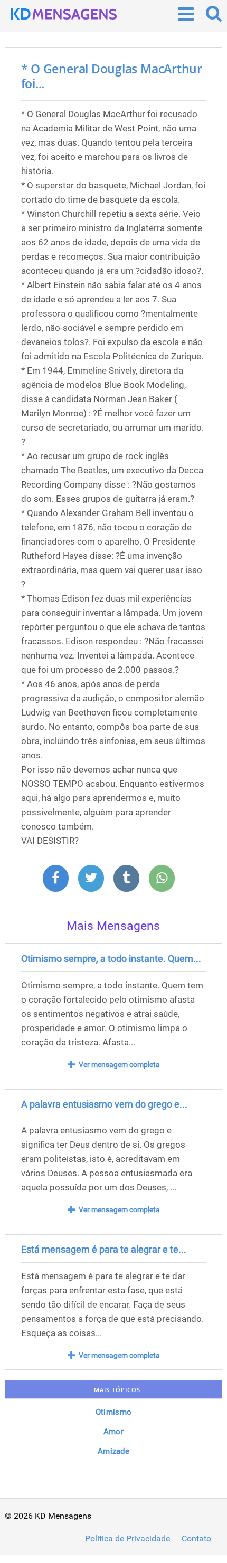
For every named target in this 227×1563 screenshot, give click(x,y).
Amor (113, 1431)
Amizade (113, 1451)
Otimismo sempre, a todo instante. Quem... (111, 958)
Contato (196, 1538)
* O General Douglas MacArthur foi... (111, 76)
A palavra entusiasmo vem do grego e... (104, 1104)
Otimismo (113, 1412)
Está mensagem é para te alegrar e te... (103, 1249)
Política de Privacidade (127, 1538)
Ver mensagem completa (119, 1064)
